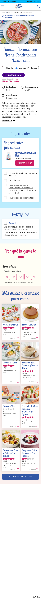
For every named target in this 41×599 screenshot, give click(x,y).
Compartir (35, 68)
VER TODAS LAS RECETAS (21, 477)
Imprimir (22, 68)
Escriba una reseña (10, 81)
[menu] (2, 7)
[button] (8, 120)
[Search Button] (38, 6)
